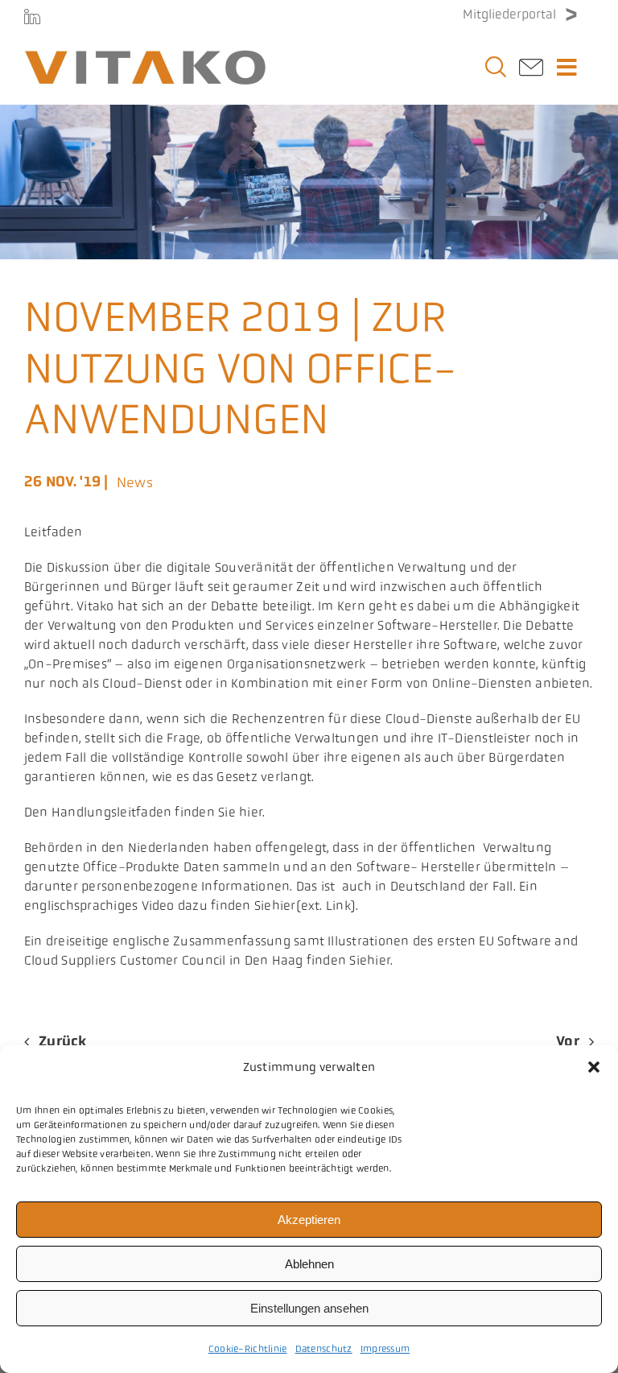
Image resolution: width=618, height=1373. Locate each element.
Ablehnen (309, 1264)
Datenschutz (323, 1348)
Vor (567, 1041)
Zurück (63, 1041)
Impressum (385, 1348)
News (135, 482)
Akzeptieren (309, 1219)
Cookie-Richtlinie (247, 1348)
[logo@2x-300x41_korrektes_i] (145, 57)
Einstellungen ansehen (309, 1308)
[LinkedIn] (32, 16)
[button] (594, 1067)
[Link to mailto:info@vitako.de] (531, 72)
